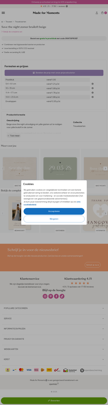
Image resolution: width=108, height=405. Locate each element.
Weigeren (54, 219)
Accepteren (54, 211)
